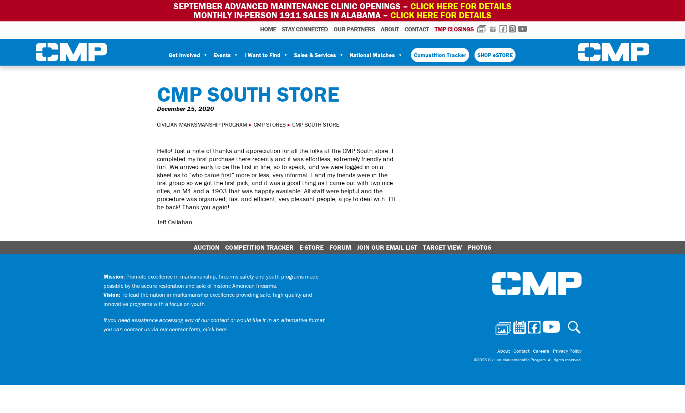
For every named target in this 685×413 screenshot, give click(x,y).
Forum (340, 247)
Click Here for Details (441, 15)
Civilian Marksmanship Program (71, 53)
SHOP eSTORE (495, 54)
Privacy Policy (567, 351)
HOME (268, 29)
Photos (481, 28)
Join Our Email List (387, 247)
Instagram (512, 28)
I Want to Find (262, 54)
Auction (206, 247)
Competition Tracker (440, 54)
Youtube (522, 28)
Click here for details (461, 6)
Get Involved (184, 54)
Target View (442, 247)
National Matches (372, 54)
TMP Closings (454, 29)
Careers (541, 351)
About (390, 29)
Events (222, 54)
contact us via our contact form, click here (175, 329)
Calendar (492, 28)
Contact (417, 29)
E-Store (311, 247)
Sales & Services (315, 54)
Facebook (503, 28)
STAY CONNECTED (305, 29)
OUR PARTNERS (354, 29)
